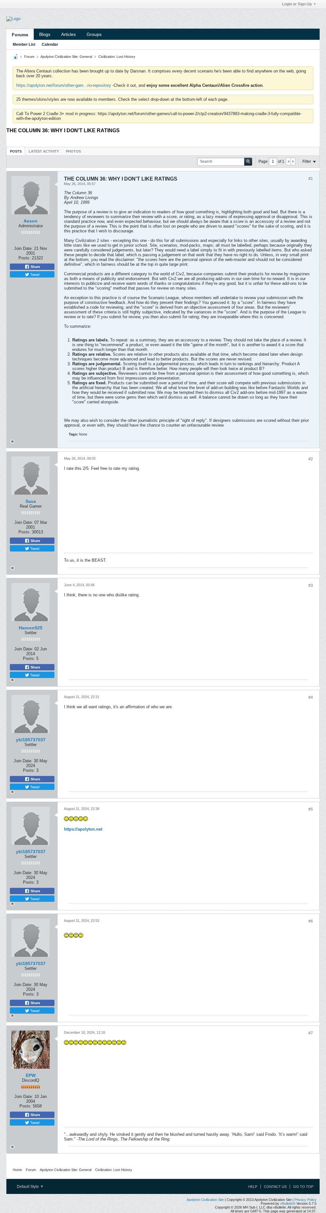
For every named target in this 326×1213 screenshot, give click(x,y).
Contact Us (275, 1187)
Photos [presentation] (73, 151)
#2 (310, 459)
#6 (310, 921)
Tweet (34, 274)
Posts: (24, 258)
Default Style (28, 1186)
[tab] (15, 151)
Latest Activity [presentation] (44, 151)
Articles (68, 34)
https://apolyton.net (83, 829)
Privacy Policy (305, 1200)
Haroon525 (30, 627)
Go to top (303, 1187)
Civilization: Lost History (116, 56)
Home (17, 1170)
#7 (310, 1033)
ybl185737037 (31, 739)
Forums (20, 34)
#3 (310, 585)
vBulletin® (287, 1203)
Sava (30, 501)
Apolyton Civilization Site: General (66, 56)
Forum (29, 56)
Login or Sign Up (297, 4)
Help (252, 1187)
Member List (24, 44)
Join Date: (23, 248)
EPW (31, 1075)
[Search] (248, 162)
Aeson (31, 220)
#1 (310, 178)
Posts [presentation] (16, 151)
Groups (94, 34)
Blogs (44, 34)
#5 (310, 809)
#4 (310, 697)
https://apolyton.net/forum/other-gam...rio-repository (63, 85)
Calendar (50, 44)
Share (35, 267)
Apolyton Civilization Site (205, 1200)
